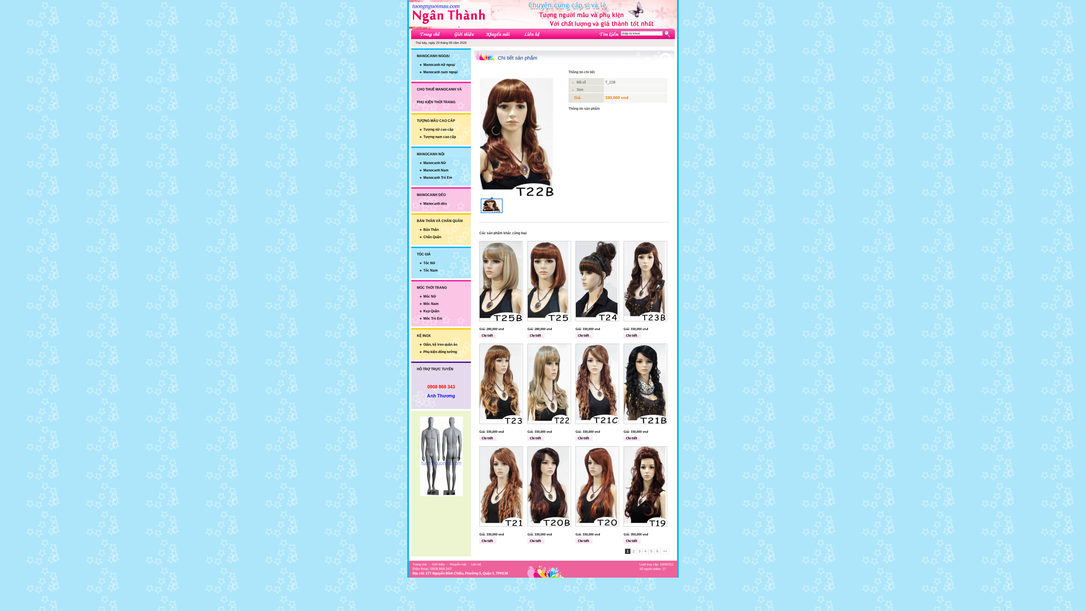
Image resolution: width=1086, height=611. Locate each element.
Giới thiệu (438, 564)
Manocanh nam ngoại (440, 72)
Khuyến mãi (458, 564)
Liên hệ (476, 564)
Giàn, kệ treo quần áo (440, 345)
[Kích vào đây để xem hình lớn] (492, 205)
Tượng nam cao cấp (439, 137)
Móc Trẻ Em (432, 318)
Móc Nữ (429, 296)
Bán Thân (431, 230)
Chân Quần (432, 237)
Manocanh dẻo (435, 204)
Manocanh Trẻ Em (437, 178)
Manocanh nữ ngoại (439, 65)
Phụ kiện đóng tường (440, 352)
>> (664, 551)
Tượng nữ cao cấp (438, 130)
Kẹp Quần (431, 311)
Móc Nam (431, 304)
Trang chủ (420, 564)
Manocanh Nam (436, 170)
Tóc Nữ (429, 263)
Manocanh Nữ (434, 163)
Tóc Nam (430, 270)
